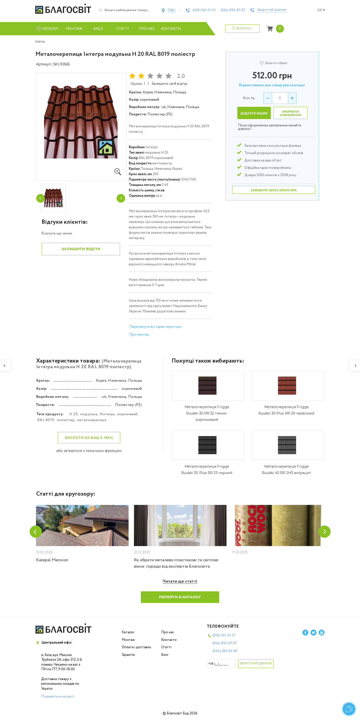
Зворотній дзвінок (272, 10)
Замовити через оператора (274, 190)
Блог (164, 654)
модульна (88, 414)
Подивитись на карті (57, 696)
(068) (204, 10)
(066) (233, 10)
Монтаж (74, 28)
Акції (98, 28)
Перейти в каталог (180, 597)
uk (319, 10)
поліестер (66, 420)
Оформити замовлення (290, 113)
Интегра (107, 414)
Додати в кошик (253, 113)
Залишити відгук (80, 248)
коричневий (127, 414)
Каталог (128, 632)
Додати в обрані (276, 63)
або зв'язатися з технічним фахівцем (89, 450)
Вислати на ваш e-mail (89, 438)
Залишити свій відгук (169, 83)
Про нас (147, 28)
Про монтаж (139, 334)
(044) (225, 651)
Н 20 (73, 414)
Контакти (171, 28)
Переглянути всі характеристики (155, 326)
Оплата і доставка (136, 647)
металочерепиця (91, 420)
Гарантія (128, 654)
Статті (122, 28)
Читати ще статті (180, 581)
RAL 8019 (45, 420)
